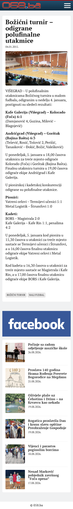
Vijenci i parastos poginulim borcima (43, 448)
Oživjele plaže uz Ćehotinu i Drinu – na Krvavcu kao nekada (45, 399)
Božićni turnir (16, 294)
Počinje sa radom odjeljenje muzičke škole (47, 346)
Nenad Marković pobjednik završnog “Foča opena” (43, 475)
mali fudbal (36, 294)
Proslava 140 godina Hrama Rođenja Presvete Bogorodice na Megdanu (47, 373)
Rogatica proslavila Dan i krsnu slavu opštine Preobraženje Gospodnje (47, 424)
